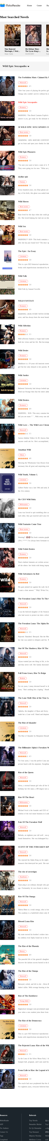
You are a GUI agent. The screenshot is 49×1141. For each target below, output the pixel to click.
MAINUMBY (29, 54)
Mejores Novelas (35, 1136)
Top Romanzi (34, 1132)
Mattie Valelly (9, 54)
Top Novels (33, 1121)
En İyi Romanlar (35, 1128)
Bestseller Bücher (35, 1124)
